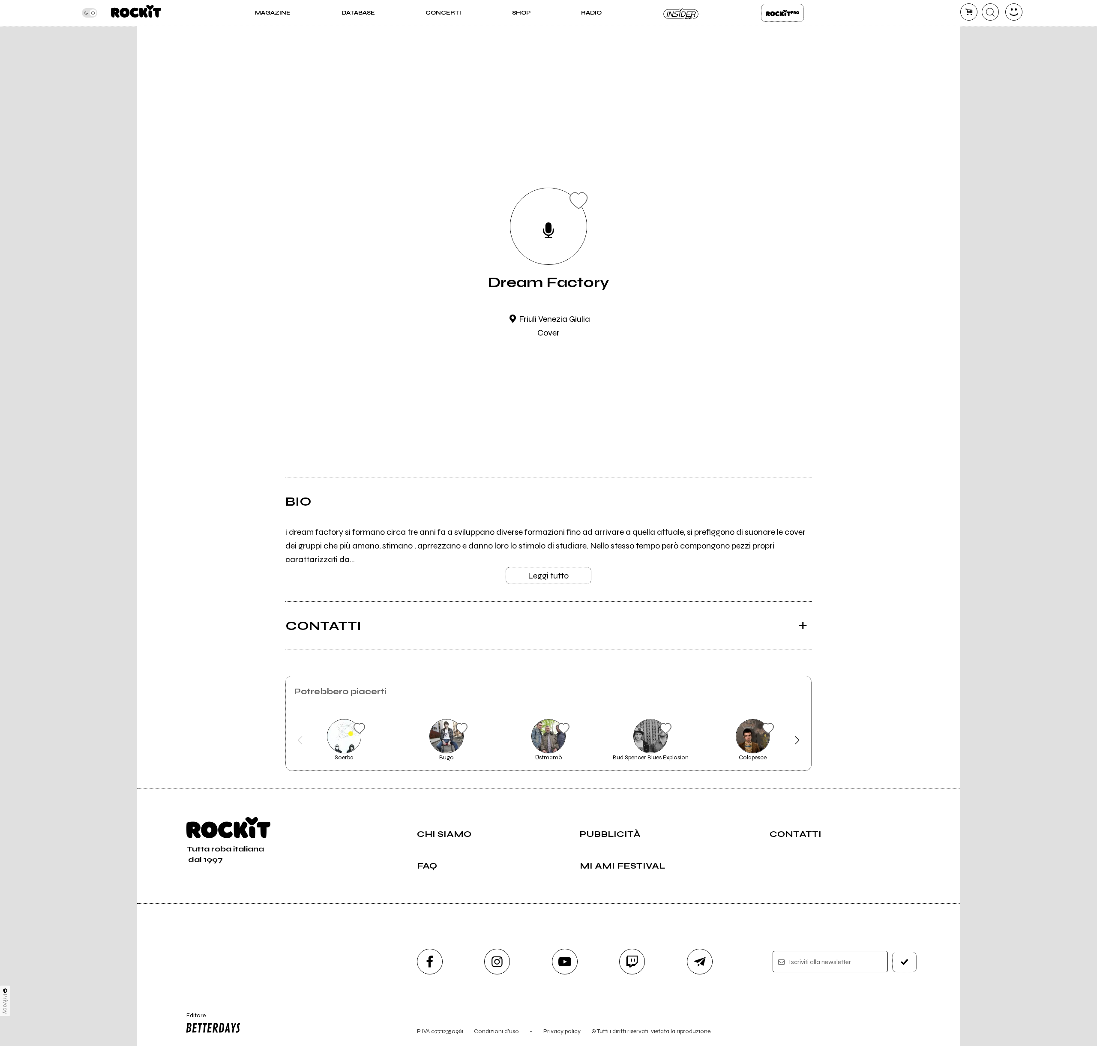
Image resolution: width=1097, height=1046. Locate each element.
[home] (136, 13)
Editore (192, 1019)
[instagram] (497, 961)
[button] (300, 740)
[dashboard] (1013, 12)
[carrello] (968, 12)
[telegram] (700, 961)
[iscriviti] (904, 962)
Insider (681, 12)
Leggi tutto (548, 575)
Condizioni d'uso (496, 1031)
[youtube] (565, 961)
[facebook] (430, 961)
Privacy (5, 1004)
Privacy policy (562, 1031)
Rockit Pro (782, 13)
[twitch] (632, 961)
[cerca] (990, 12)
